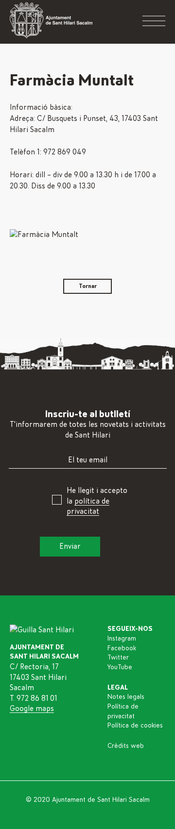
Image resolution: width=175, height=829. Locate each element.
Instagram (121, 638)
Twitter (118, 657)
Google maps (32, 708)
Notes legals (125, 697)
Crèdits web (125, 746)
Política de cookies (135, 725)
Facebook (121, 648)
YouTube (119, 667)
